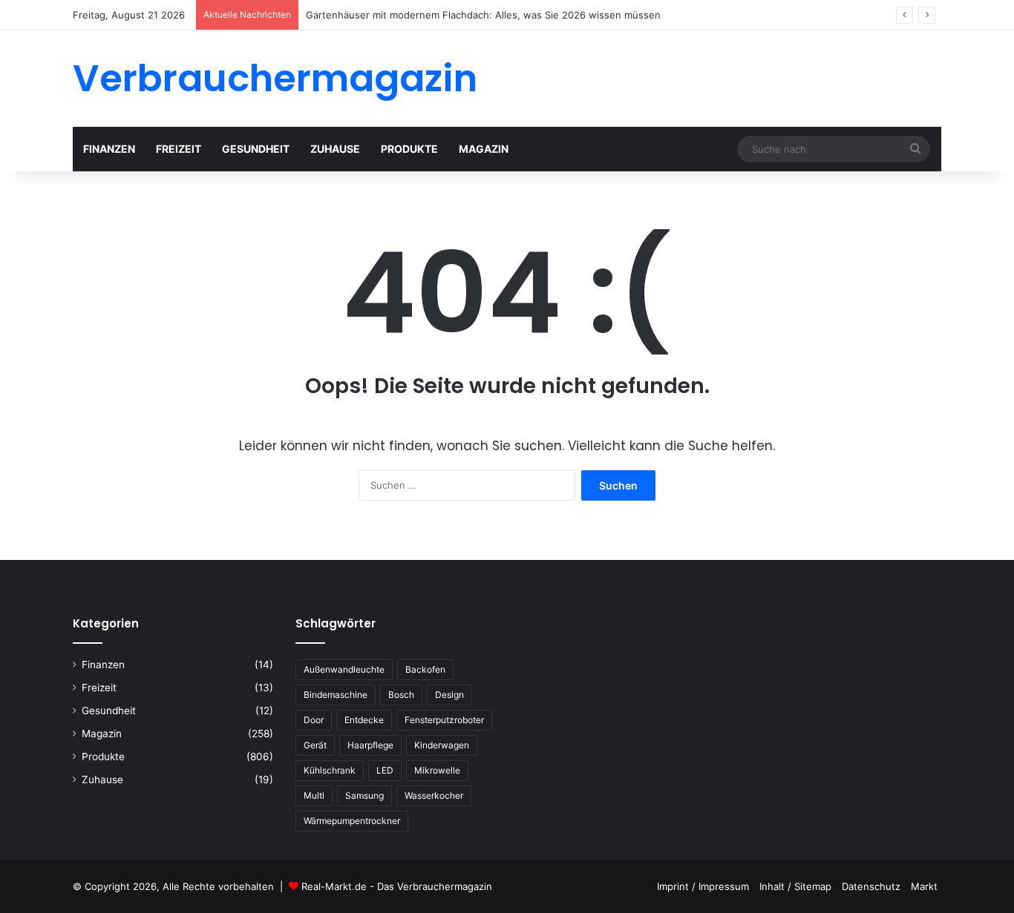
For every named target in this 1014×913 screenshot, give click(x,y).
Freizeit (178, 148)
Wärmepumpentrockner (352, 820)
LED (384, 770)
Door (314, 719)
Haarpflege (370, 745)
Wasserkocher (434, 795)
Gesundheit (256, 148)
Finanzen (109, 148)
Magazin (483, 148)
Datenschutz (871, 886)
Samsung (364, 795)
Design (449, 694)
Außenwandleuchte (344, 669)
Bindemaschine (335, 694)
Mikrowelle (437, 770)
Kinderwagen (441, 745)
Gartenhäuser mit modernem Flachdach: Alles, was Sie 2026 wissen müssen (483, 15)
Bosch (401, 694)
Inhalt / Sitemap (795, 886)
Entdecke (364, 719)
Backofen (425, 669)
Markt (924, 886)
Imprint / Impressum (703, 886)
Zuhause (335, 148)
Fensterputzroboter (444, 719)
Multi (314, 795)
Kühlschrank (330, 770)
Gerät (315, 745)
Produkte (409, 148)
